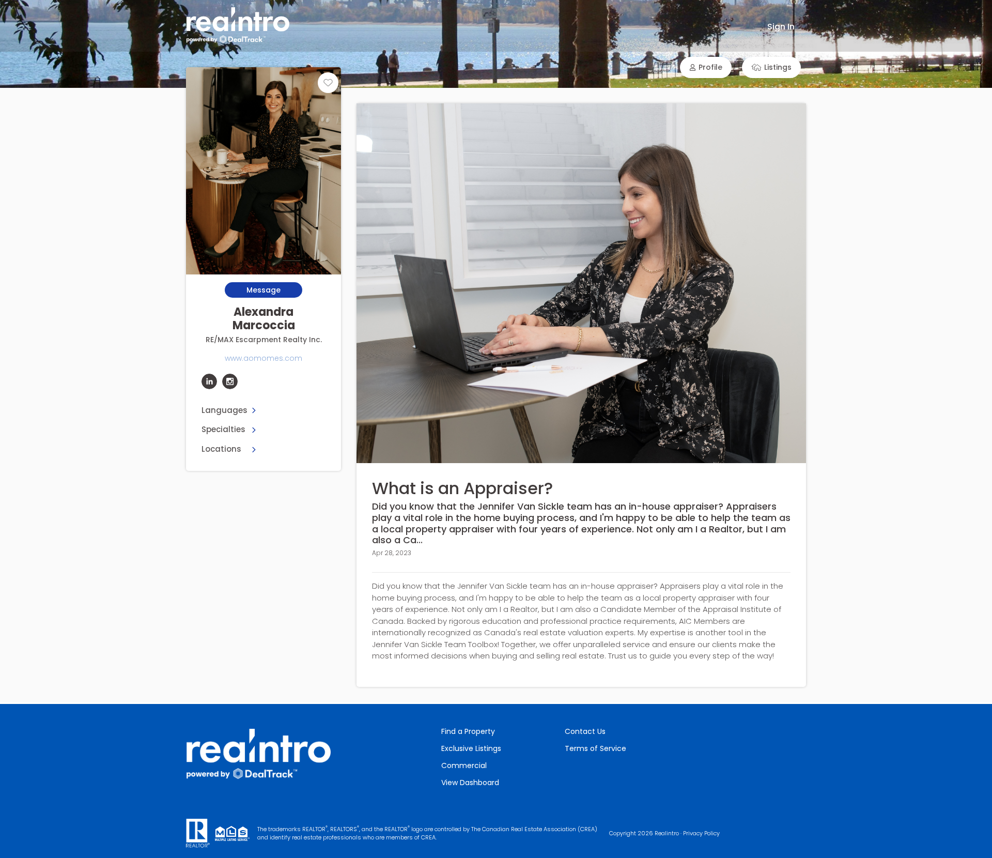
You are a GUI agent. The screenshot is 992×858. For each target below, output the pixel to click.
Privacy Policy (701, 833)
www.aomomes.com (263, 358)
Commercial (464, 765)
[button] (706, 67)
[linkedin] (209, 381)
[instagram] (230, 381)
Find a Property (468, 731)
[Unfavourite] (328, 82)
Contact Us (585, 731)
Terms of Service (595, 748)
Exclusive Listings (471, 748)
